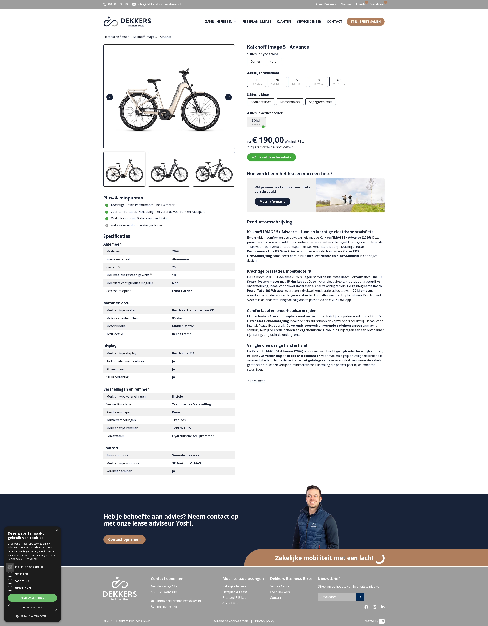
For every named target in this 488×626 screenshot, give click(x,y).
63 (339, 81)
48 (277, 81)
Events (361, 4)
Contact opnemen (124, 539)
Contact (334, 21)
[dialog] (32, 574)
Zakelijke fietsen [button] (219, 21)
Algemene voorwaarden (231, 621)
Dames (256, 61)
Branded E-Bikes (234, 598)
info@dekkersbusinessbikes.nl (179, 601)
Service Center (280, 586)
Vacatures (377, 4)
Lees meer (257, 381)
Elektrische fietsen (116, 37)
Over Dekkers (326, 4)
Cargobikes (230, 603)
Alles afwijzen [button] (32, 607)
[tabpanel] (169, 96)
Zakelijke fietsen (234, 586)
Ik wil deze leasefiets (275, 157)
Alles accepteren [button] (32, 597)
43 (256, 81)
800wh (256, 122)
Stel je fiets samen (366, 21)
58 (318, 81)
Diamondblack (290, 102)
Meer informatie (272, 201)
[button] (32, 616)
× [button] (56, 530)
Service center (309, 21)
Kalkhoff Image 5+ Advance (152, 37)
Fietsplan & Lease (256, 21)
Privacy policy (264, 621)
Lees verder (30, 559)
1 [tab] (173, 141)
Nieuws (346, 4)
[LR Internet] (382, 621)
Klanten (284, 21)
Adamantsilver (261, 102)
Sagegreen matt (320, 102)
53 (298, 81)
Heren (273, 61)
